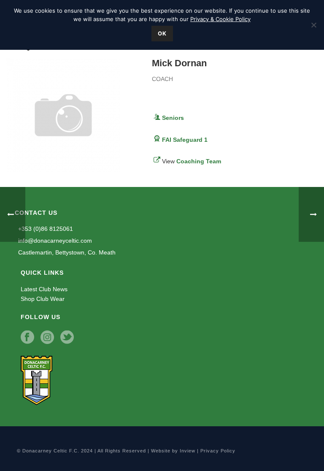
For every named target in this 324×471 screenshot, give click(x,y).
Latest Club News (44, 289)
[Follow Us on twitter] (67, 337)
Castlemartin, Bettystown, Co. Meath (66, 252)
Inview (187, 450)
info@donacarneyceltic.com (54, 240)
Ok (162, 33)
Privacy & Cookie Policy (220, 19)
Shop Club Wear (43, 298)
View (191, 161)
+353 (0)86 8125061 (44, 228)
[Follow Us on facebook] (27, 337)
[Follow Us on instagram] (47, 337)
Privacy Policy (217, 450)
